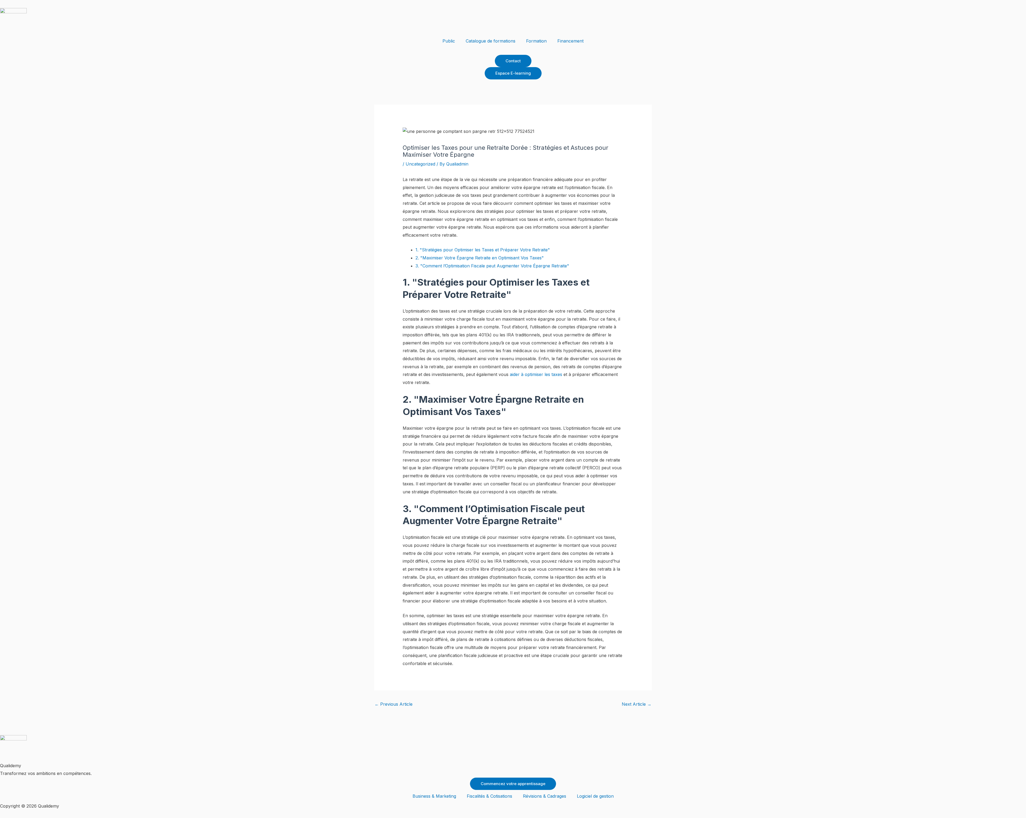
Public (448, 41)
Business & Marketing (434, 796)
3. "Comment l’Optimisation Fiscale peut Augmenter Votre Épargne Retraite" (492, 265)
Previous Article (394, 704)
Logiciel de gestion (595, 796)
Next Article (636, 704)
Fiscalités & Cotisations (489, 796)
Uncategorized (420, 164)
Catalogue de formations (490, 41)
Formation (536, 41)
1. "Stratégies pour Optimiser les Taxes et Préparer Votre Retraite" (482, 249)
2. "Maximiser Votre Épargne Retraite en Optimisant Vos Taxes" (479, 257)
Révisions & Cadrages (544, 796)
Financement (570, 41)
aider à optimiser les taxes (536, 374)
